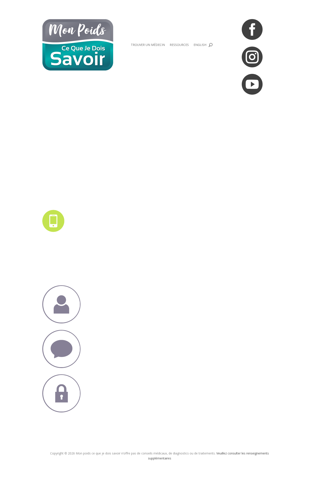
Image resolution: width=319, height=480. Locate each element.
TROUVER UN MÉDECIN (148, 45)
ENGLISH (200, 45)
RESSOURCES (179, 45)
